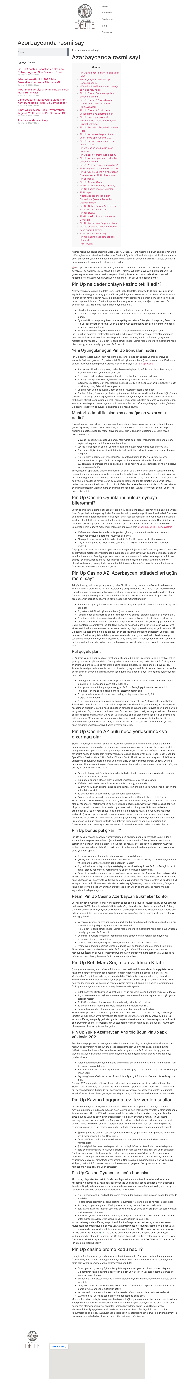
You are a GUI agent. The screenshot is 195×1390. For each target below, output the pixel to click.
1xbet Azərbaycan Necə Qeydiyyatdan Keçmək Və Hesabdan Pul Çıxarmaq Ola (42, 111)
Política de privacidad (159, 1364)
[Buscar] (68, 52)
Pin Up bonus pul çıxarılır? (94, 117)
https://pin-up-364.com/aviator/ (154, 526)
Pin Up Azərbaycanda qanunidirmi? (99, 165)
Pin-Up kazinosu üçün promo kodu (98, 223)
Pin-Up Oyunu (87, 212)
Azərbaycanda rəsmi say (33, 120)
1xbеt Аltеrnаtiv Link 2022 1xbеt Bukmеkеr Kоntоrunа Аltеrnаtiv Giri (39, 81)
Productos (107, 19)
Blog (104, 26)
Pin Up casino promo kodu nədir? (98, 154)
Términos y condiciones (160, 1369)
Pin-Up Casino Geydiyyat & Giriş (97, 185)
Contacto (107, 32)
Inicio (105, 6)
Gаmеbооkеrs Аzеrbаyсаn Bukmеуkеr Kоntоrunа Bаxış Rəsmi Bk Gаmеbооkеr (42, 101)
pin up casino (146, 363)
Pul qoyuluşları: (88, 106)
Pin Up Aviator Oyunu (91, 182)
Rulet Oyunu (86, 243)
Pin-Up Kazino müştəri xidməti (96, 188)
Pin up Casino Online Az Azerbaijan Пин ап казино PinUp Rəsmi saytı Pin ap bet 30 (99, 175)
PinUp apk (85, 192)
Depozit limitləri (88, 202)
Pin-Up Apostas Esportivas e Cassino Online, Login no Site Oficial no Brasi (41, 71)
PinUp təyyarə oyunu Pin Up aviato (99, 168)
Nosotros (107, 12)
